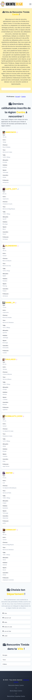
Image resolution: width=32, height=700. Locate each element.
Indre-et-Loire (8, 626)
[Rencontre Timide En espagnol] (18, 189)
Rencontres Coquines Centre (16, 696)
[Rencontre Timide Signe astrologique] (17, 132)
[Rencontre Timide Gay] (15, 302)
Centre (23, 96)
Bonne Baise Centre (16, 691)
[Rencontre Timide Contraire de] (18, 246)
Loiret (5, 635)
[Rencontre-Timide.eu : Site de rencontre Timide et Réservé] (11, 4)
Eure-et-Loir (7, 617)
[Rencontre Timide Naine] (17, 530)
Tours (4, 659)
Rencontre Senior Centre (16, 685)
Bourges (5, 655)
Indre (5, 622)
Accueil (17, 96)
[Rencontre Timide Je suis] (13, 473)
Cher (5, 613)
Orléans (5, 664)
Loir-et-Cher (7, 631)
